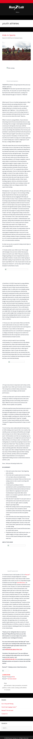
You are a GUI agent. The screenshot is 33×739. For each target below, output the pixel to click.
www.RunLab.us (21, 582)
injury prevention (16, 685)
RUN (13, 676)
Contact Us (5, 713)
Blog (5, 683)
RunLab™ (27, 574)
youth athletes (23, 687)
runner (12, 687)
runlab (9, 687)
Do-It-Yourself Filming (7, 703)
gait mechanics (8, 685)
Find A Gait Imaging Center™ (9, 707)
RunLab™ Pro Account (7, 710)
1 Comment (7, 689)
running (17, 687)
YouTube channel (11, 678)
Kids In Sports (8, 35)
